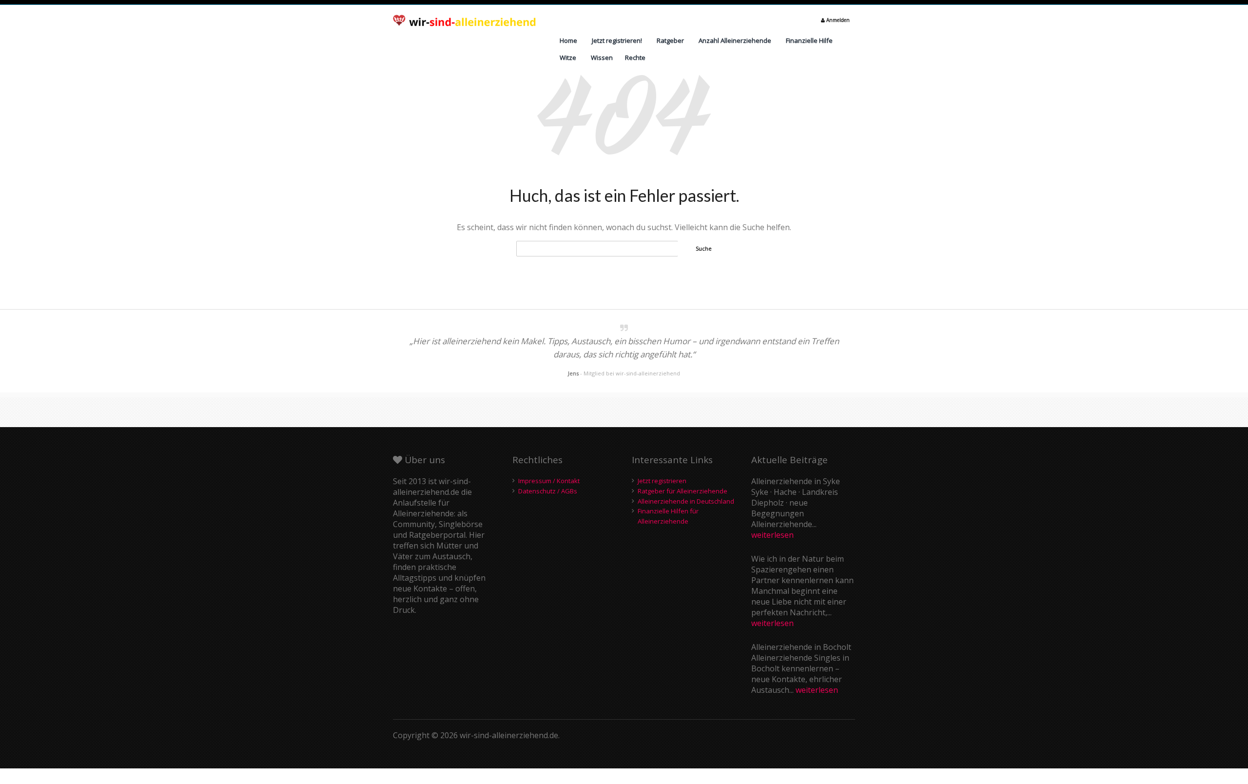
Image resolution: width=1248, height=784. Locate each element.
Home (568, 40)
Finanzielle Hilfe (809, 40)
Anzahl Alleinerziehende (735, 40)
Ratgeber (670, 40)
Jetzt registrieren (662, 480)
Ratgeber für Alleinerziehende (682, 491)
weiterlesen (772, 534)
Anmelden (837, 20)
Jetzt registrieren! (617, 40)
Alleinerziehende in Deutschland (686, 501)
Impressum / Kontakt (549, 480)
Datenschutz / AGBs (547, 491)
